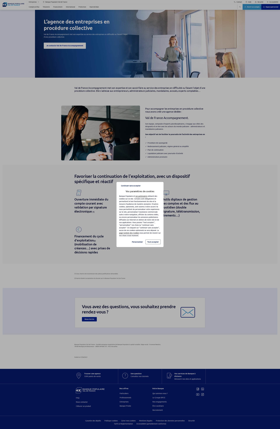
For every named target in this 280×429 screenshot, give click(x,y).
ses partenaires (141, 196)
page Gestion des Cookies (129, 233)
